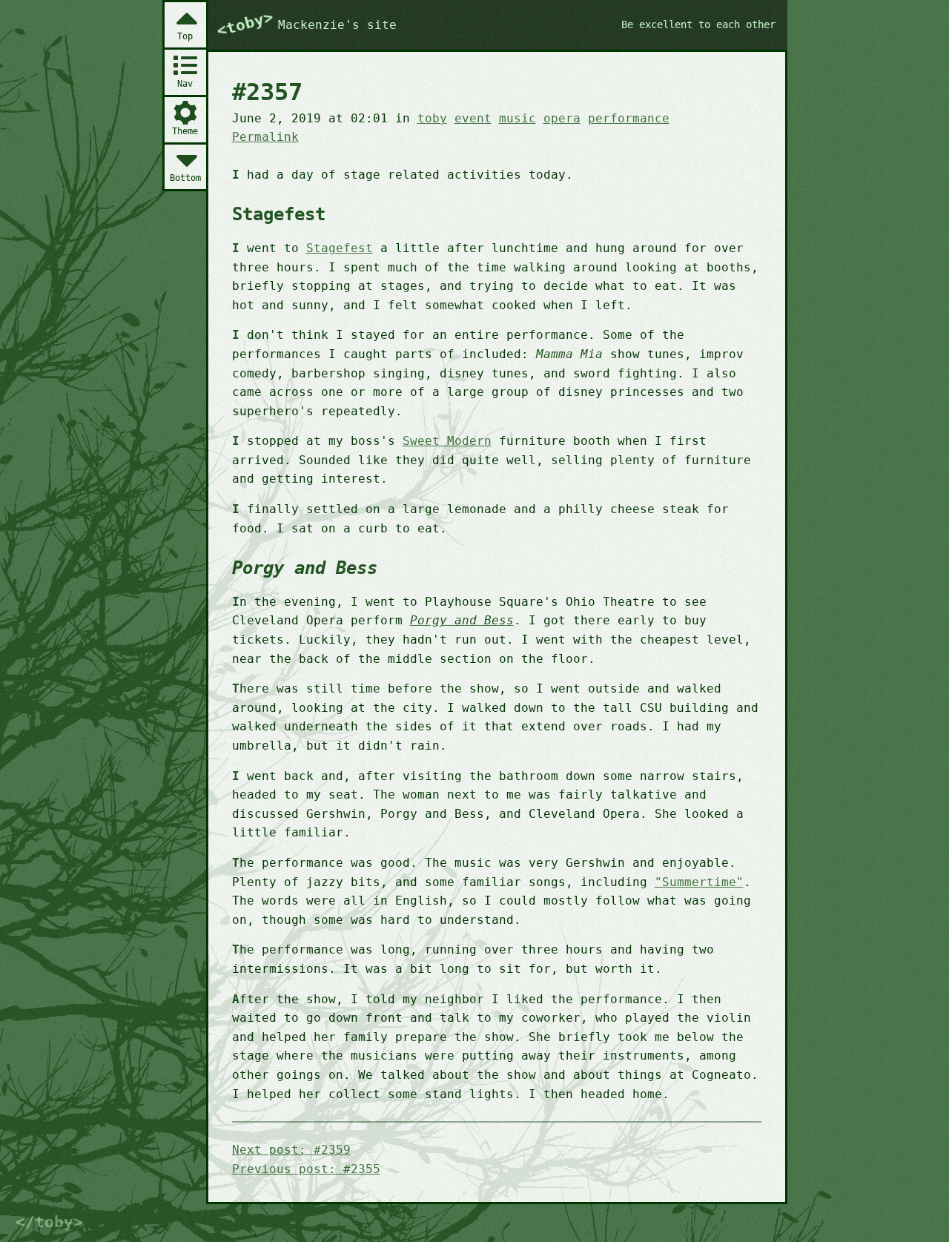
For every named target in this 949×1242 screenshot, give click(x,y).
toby (432, 118)
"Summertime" (699, 882)
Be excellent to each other (698, 24)
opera (562, 118)
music (517, 118)
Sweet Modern (447, 441)
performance (628, 118)
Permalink (265, 137)
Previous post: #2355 (306, 1169)
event (473, 118)
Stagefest (339, 248)
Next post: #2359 (291, 1150)
